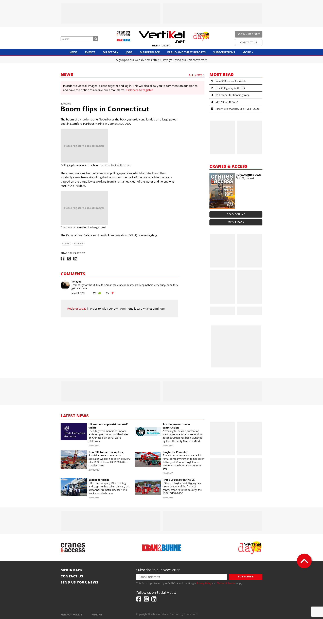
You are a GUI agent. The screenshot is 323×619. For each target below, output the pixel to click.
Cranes (65, 243)
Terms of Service (226, 583)
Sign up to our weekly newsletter (137, 60)
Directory (110, 52)
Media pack (236, 222)
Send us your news (79, 582)
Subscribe (246, 576)
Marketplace (150, 52)
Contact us (72, 576)
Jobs (129, 52)
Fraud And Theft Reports (186, 52)
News (73, 52)
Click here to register (139, 90)
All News (195, 75)
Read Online (236, 214)
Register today (76, 308)
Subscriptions (224, 52)
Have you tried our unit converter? (184, 60)
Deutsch (166, 45)
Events (90, 52)
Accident (78, 243)
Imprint (96, 614)
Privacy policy (71, 614)
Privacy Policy (203, 583)
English (156, 45)
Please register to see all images (84, 145)
